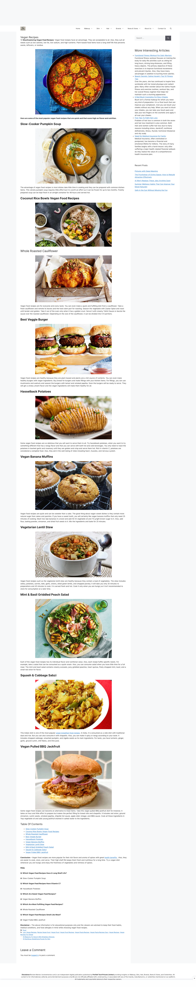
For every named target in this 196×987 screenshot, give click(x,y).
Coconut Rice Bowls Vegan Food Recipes (42, 832)
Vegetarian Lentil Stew (35, 844)
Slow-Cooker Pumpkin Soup (37, 829)
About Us (148, 28)
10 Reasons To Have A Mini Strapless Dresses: (39, 937)
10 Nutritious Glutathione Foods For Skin (36, 939)
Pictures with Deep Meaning (146, 171)
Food (24, 930)
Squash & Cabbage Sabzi (36, 850)
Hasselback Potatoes (34, 839)
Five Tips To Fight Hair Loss (146, 118)
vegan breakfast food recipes (68, 733)
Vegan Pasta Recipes (82, 932)
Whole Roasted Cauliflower (37, 834)
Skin (98, 28)
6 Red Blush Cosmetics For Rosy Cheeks (151, 97)
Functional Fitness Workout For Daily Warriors (153, 55)
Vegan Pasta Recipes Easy (99, 932)
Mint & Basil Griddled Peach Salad (40, 847)
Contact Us (162, 28)
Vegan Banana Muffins (35, 842)
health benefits (111, 858)
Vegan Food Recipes (67, 932)
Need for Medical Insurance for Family (150, 136)
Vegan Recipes (114, 932)
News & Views (133, 28)
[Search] (168, 38)
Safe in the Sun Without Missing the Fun (151, 190)
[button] (171, 28)
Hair (107, 28)
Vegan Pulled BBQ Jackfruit (37, 852)
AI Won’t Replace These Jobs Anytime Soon (152, 181)
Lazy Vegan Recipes (30, 932)
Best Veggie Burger (33, 837)
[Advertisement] (155, 214)
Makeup (87, 28)
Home (78, 28)
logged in (35, 955)
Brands (118, 28)
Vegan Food (55, 932)
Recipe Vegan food (43, 932)
